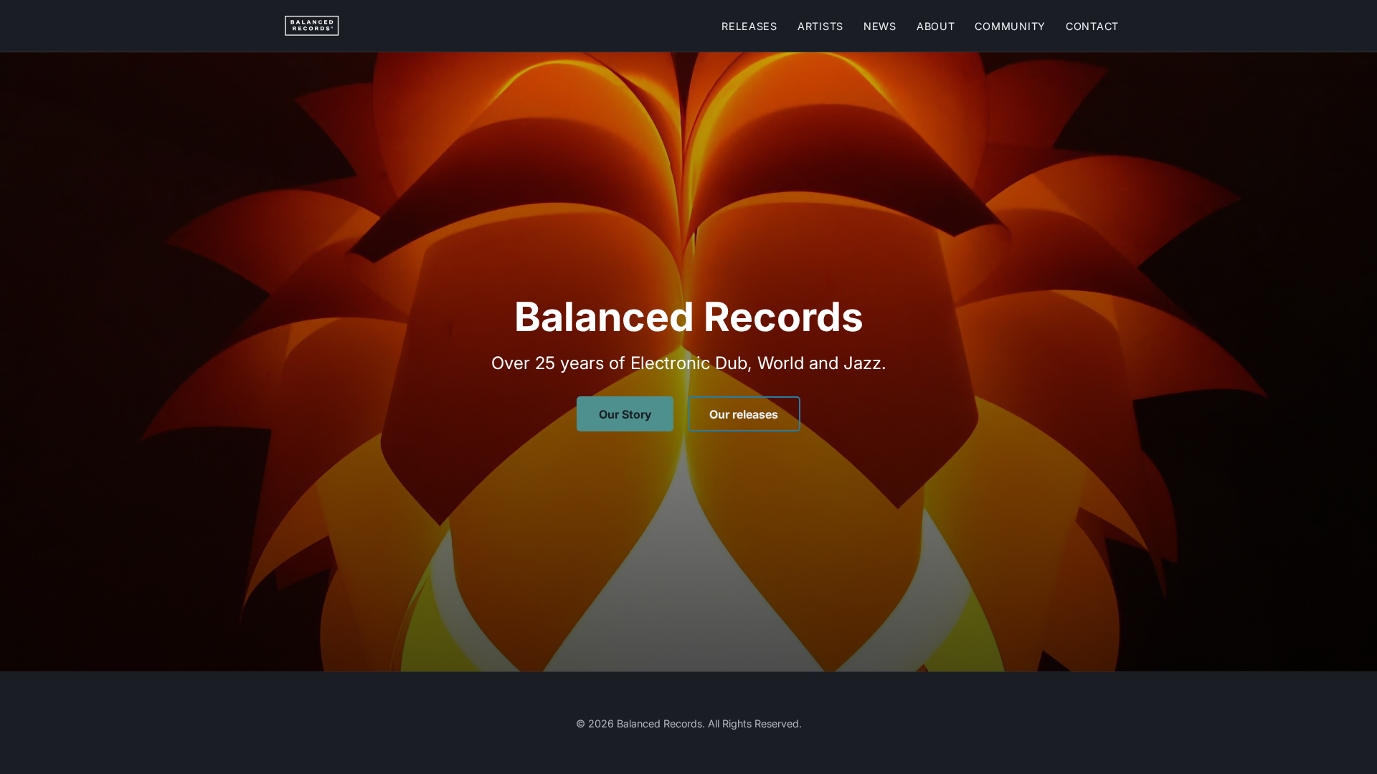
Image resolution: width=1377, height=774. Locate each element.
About (936, 26)
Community (1010, 26)
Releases (749, 26)
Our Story (625, 414)
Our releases (743, 414)
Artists (820, 26)
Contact (1092, 26)
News (879, 26)
